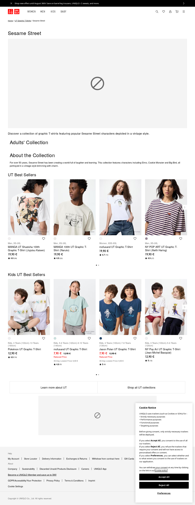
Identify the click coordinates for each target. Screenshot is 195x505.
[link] (101, 3)
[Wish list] (163, 11)
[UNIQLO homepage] (13, 11)
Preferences (164, 493)
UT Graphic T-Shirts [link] (23, 20)
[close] (11, 3)
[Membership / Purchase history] (170, 11)
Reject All (164, 485)
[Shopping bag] (177, 11)
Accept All (164, 477)
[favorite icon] (43, 238)
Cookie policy (161, 470)
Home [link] (10, 20)
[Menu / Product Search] (183, 11)
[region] (164, 453)
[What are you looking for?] (157, 11)
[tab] (31, 11)
